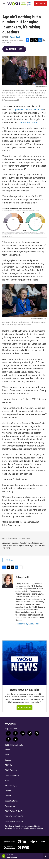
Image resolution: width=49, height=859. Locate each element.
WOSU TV (8, 765)
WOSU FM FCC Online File (14, 811)
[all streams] (46, 856)
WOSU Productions (12, 775)
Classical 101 (10, 760)
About (7, 780)
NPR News (9, 560)
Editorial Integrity (11, 785)
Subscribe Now (24, 707)
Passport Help (10, 806)
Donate (41, 4)
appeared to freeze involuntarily (28, 109)
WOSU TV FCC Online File (14, 821)
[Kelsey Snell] (7, 581)
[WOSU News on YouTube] (24, 663)
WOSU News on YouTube (24, 690)
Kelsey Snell (15, 37)
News (7, 755)
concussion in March (27, 122)
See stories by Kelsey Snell (27, 623)
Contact (8, 796)
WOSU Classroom (11, 770)
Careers (8, 791)
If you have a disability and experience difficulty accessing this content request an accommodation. (24, 827)
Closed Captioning (11, 801)
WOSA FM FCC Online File (14, 816)
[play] (3, 856)
